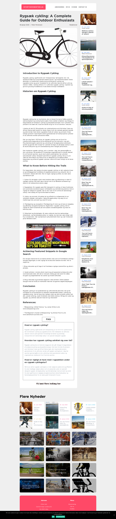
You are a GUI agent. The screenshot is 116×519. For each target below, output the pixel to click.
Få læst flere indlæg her (48, 383)
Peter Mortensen (37, 25)
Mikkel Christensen (87, 53)
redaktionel (73, 25)
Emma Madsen (86, 79)
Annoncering (59, 7)
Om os (68, 7)
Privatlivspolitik (60, 516)
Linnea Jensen (85, 28)
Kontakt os (83, 7)
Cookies (74, 7)
